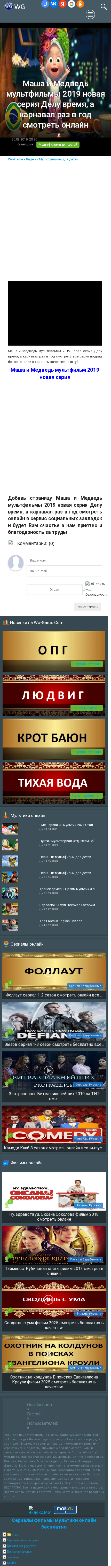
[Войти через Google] (71, 4)
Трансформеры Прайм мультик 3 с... (68, 889)
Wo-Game (15, 159)
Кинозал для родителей (22, 1546)
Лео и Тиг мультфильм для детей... (66, 857)
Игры (15, 1534)
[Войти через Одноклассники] (80, 4)
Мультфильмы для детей (58, 144)
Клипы (11, 1563)
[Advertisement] (55, 220)
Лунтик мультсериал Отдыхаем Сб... (67, 841)
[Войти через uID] (45, 4)
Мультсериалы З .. (86, 796)
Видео (31, 159)
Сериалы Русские (87, 664)
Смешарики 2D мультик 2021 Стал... (67, 825)
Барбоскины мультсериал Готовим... (68, 905)
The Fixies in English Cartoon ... (62, 921)
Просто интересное (19, 1551)
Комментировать (87, 606)
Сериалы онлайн (27, 944)
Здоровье (13, 1557)
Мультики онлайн (28, 815)
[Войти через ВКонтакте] (54, 4)
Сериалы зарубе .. (87, 708)
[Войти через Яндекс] (63, 4)
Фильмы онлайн (27, 1162)
